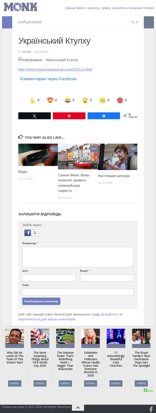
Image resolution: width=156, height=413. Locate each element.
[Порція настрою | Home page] (20, 7)
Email (85, 270)
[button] (28, 235)
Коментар (30, 243)
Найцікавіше (30, 22)
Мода (22, 172)
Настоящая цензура (114, 176)
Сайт (25, 285)
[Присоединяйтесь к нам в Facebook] (151, 409)
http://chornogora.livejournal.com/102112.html (55, 69)
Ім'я (25, 270)
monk (27, 51)
